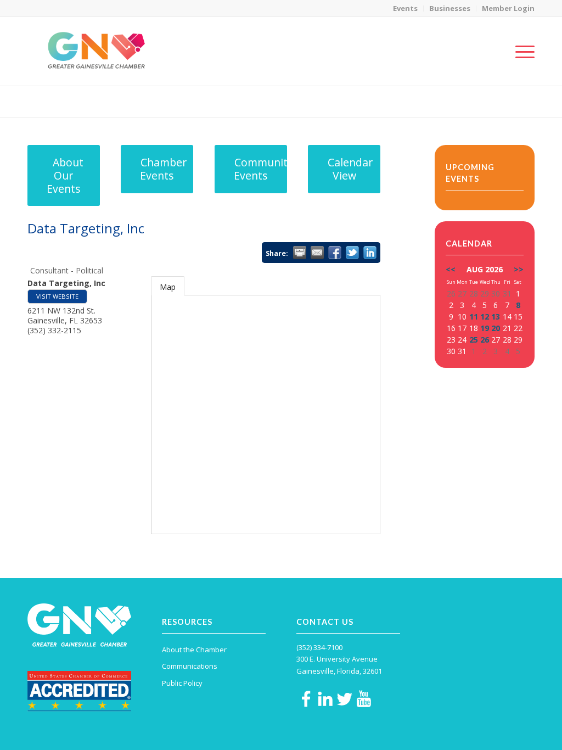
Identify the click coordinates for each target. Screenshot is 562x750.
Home (458, 101)
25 (473, 339)
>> (519, 269)
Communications (189, 666)
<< (451, 269)
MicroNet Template (65, 101)
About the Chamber (194, 649)
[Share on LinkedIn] (369, 252)
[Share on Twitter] (352, 252)
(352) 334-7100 (319, 647)
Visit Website (57, 296)
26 (484, 339)
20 (495, 328)
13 (495, 316)
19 (484, 328)
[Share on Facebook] (334, 252)
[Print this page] (299, 252)
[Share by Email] (317, 252)
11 (473, 316)
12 (484, 316)
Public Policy (182, 683)
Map (168, 287)
